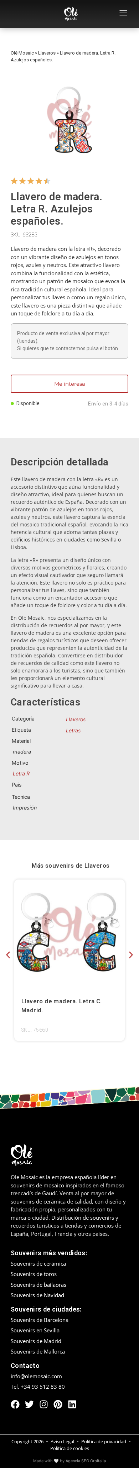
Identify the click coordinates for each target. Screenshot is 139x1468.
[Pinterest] (57, 1404)
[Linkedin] (72, 1404)
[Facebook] (15, 1404)
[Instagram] (43, 1404)
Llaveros (47, 53)
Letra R (21, 773)
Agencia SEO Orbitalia (86, 1460)
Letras (73, 730)
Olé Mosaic (22, 53)
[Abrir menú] (123, 14)
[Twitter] (29, 1404)
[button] (8, 955)
